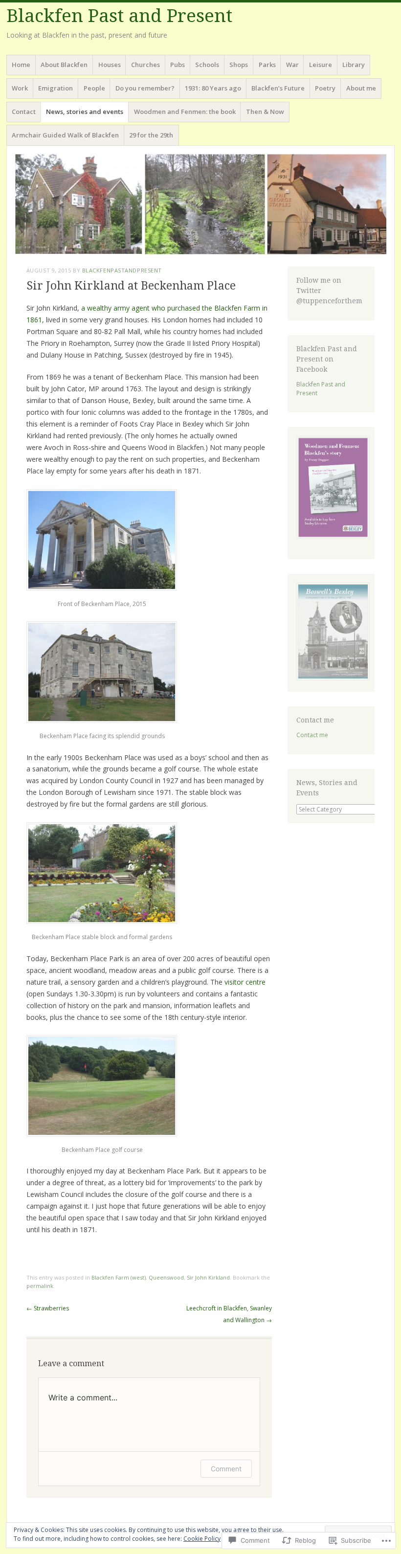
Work (20, 88)
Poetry (325, 88)
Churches (145, 64)
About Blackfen (64, 64)
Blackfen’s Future (278, 88)
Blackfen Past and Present (119, 15)
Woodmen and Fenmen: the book (185, 111)
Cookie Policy (202, 1538)
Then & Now (265, 111)
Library (353, 64)
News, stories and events (84, 111)
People (94, 88)
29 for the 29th (151, 135)
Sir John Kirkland (208, 1277)
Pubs (177, 64)
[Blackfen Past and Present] (200, 204)
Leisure (320, 64)
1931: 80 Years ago (213, 88)
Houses (109, 64)
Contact (24, 111)
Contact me (312, 735)
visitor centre (245, 982)
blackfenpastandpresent (122, 270)
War (292, 64)
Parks (267, 64)
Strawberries (47, 1308)
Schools (207, 64)
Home (21, 64)
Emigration (55, 88)
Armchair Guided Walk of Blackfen (65, 135)
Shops (238, 64)
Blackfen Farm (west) (118, 1277)
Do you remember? (145, 88)
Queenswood (166, 1277)
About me (361, 88)
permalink (39, 1285)
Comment (226, 1468)
